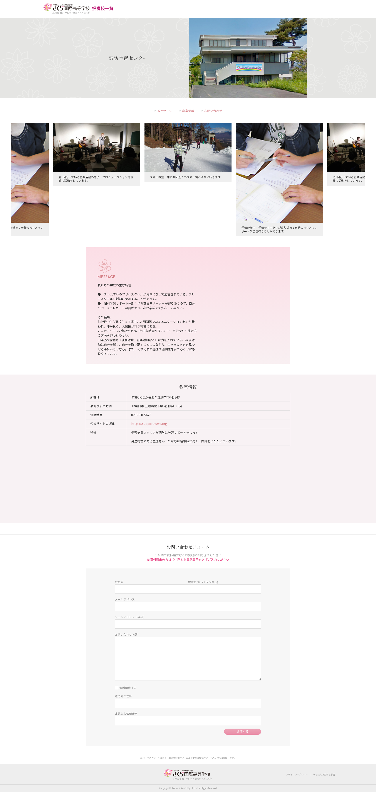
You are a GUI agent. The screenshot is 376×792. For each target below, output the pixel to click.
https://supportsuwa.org (149, 423)
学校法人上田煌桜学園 (324, 774)
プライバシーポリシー (297, 774)
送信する (243, 731)
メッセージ (164, 111)
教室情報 (188, 111)
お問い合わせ (213, 111)
